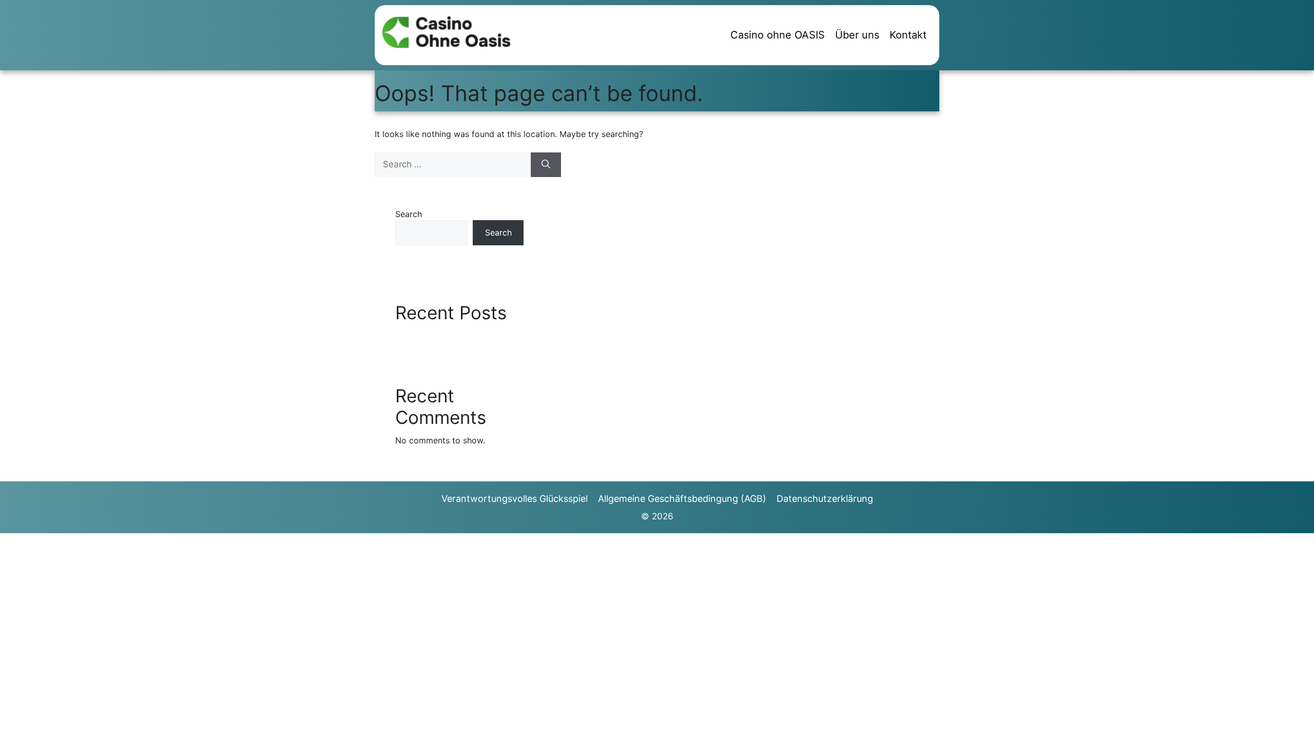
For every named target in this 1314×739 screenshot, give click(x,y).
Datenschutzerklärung (825, 498)
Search (408, 214)
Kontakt (908, 35)
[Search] (546, 164)
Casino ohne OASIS (777, 35)
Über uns (857, 35)
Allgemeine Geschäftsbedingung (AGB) (682, 498)
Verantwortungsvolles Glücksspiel (514, 498)
